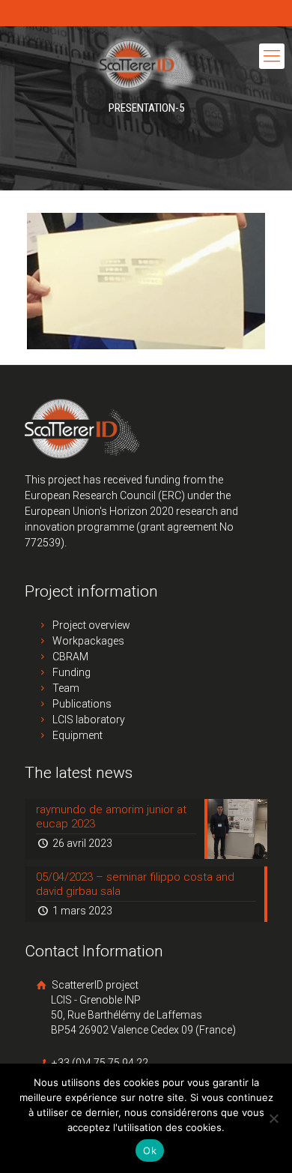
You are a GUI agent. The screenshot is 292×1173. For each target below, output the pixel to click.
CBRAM (70, 657)
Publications (82, 704)
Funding (71, 672)
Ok (149, 1151)
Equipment (77, 735)
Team (65, 688)
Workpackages (88, 641)
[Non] (273, 1118)
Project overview (91, 625)
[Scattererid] (146, 64)
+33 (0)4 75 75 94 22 (98, 1063)
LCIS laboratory (88, 720)
